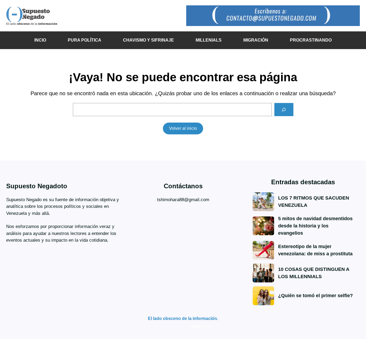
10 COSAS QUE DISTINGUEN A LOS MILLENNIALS (313, 273)
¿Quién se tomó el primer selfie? (315, 295)
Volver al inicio (183, 128)
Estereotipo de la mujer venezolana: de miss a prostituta (315, 250)
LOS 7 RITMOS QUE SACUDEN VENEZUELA (313, 201)
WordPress (200, 326)
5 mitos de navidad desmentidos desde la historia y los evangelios (315, 226)
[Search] (283, 109)
